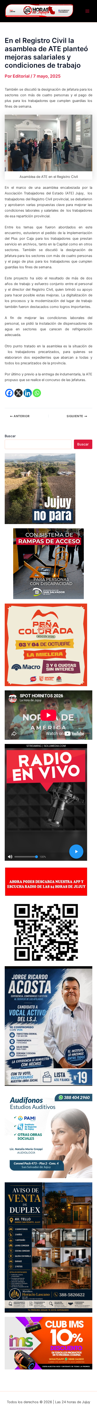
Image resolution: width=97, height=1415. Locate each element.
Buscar (10, 436)
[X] (18, 393)
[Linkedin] (28, 393)
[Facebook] (9, 393)
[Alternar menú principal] (87, 11)
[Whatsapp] (37, 393)
